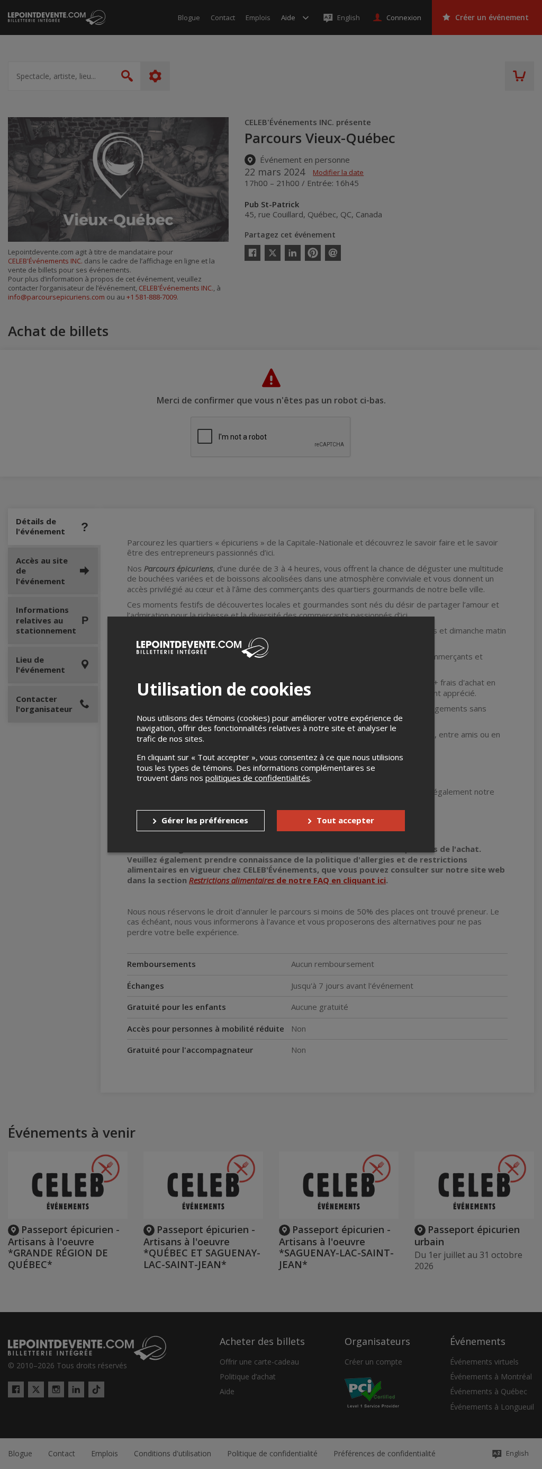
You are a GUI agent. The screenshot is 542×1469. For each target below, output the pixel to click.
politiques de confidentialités (257, 777)
